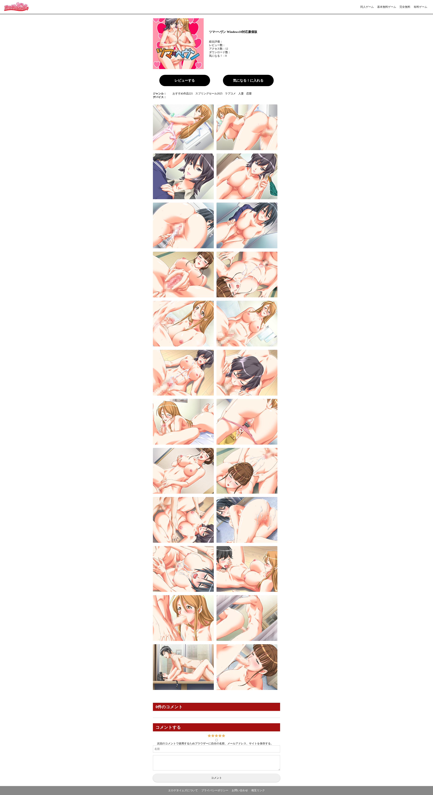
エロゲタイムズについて (183, 790)
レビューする (185, 80)
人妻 (241, 93)
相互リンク (258, 790)
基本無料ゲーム (386, 6)
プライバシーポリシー (214, 790)
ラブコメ (230, 93)
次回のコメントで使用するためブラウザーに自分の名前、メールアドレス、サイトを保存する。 (215, 743)
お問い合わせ (240, 790)
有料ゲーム (420, 6)
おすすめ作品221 (183, 93)
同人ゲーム (367, 6)
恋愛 (249, 93)
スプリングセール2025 (208, 93)
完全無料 (405, 6)
